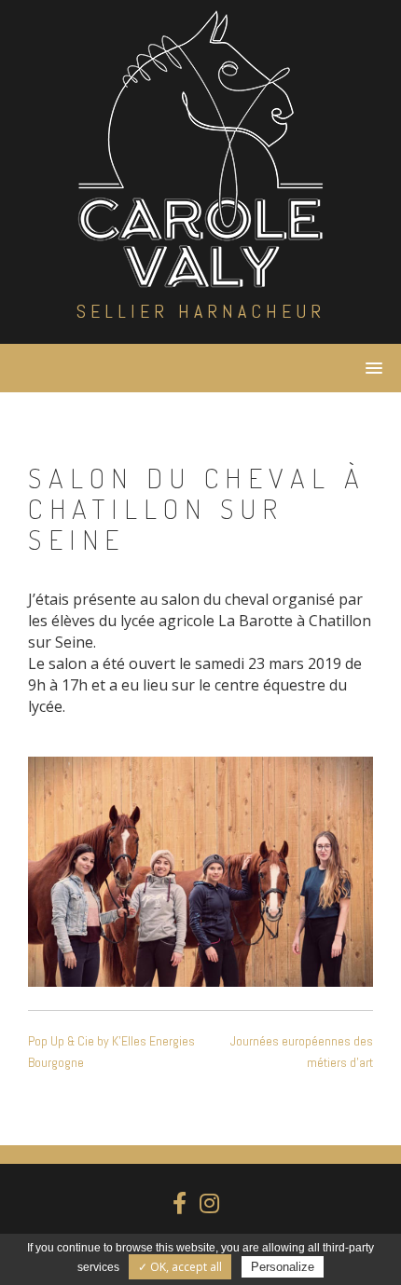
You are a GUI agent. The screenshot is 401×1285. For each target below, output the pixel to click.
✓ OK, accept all (180, 1267)
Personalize (282, 1267)
